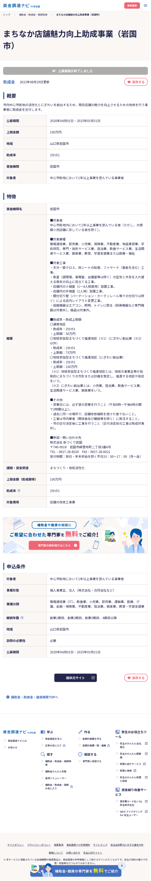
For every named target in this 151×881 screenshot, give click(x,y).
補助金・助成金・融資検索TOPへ (34, 697)
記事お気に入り (53, 745)
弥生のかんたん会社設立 (130, 745)
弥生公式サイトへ (92, 852)
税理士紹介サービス (130, 763)
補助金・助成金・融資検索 (33, 14)
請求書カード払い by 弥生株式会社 (131, 803)
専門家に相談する (92, 761)
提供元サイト (75, 677)
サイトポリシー (15, 844)
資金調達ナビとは (17, 740)
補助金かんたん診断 (55, 771)
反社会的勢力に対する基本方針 (127, 844)
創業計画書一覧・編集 (94, 745)
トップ (6, 14)
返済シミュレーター (55, 778)
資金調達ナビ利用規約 (78, 844)
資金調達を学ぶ (53, 738)
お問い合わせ (73, 852)
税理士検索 (126, 770)
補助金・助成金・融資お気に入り (57, 786)
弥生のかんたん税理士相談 (130, 779)
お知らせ (12, 747)
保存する (138, 82)
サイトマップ (100, 844)
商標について (56, 852)
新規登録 (132, 5)
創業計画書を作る (92, 738)
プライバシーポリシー (39, 844)
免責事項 (58, 844)
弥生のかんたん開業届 (130, 755)
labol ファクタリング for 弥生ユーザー (131, 813)
